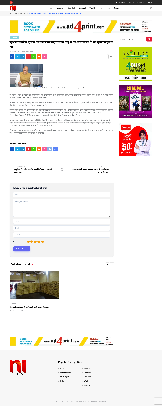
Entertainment (104, 8)
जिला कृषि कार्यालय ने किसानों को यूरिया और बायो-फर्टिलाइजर (29, 307)
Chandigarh (64, 377)
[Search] (151, 8)
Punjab (49, 8)
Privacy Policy (74, 401)
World (92, 8)
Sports (116, 8)
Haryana (59, 8)
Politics (87, 385)
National (82, 8)
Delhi (62, 381)
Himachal (71, 8)
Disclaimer (85, 401)
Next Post (103, 167)
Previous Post (22, 166)
